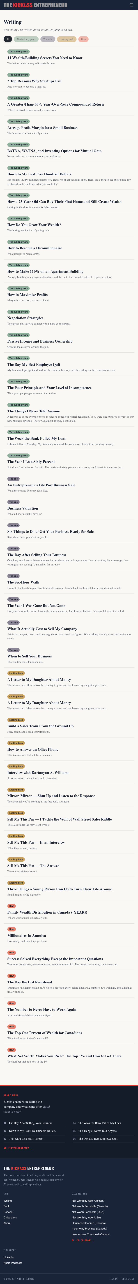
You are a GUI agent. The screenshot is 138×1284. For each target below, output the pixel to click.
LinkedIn (8, 1257)
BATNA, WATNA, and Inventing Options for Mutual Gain (54, 150)
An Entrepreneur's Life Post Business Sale (41, 485)
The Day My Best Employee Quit (33, 364)
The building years (26, 39)
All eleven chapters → (18, 1148)
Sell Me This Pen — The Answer (33, 865)
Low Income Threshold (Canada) (91, 1234)
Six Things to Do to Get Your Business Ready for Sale (50, 531)
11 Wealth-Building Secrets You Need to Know (44, 57)
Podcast (8, 1212)
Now (83, 39)
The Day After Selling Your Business (36, 554)
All (7, 39)
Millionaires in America (26, 935)
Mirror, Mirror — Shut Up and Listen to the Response (51, 795)
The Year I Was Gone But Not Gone (36, 605)
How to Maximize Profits (27, 294)
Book (7, 1206)
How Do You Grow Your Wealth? (34, 224)
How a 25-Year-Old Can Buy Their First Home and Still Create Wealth (64, 201)
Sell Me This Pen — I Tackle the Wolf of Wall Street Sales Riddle (59, 819)
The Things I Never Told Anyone (33, 411)
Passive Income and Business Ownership (40, 341)
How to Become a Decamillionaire (34, 248)
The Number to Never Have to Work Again (41, 1009)
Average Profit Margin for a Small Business (42, 127)
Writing (8, 1200)
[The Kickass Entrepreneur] (35, 5)
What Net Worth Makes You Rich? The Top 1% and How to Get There (64, 1056)
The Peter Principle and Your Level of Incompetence (49, 387)
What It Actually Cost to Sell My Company (42, 628)
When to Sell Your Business (29, 656)
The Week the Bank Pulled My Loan (36, 438)
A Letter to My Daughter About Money (39, 679)
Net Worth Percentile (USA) (88, 1212)
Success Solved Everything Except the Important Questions (55, 958)
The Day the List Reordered (29, 982)
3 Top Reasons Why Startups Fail (34, 81)
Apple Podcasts (13, 1263)
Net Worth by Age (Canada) (88, 1200)
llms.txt (114, 1278)
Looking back (67, 39)
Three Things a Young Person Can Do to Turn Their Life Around (59, 889)
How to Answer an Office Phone (32, 749)
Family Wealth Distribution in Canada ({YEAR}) (47, 912)
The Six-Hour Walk (23, 582)
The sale (47, 39)
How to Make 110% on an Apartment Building (45, 271)
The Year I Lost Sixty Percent (31, 461)
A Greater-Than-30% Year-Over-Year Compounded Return (55, 104)
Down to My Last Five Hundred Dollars (39, 174)
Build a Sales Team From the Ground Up (40, 726)
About (7, 1223)
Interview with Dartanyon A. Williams (38, 772)
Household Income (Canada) (89, 1223)
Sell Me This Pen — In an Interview (36, 842)
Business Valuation (22, 508)
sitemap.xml (128, 1278)
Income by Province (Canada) (89, 1228)
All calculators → (83, 1240)
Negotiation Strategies (25, 317)
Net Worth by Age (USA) (86, 1217)
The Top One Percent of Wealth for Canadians (44, 1032)
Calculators (10, 1217)
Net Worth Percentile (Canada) (90, 1206)
